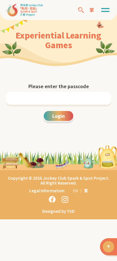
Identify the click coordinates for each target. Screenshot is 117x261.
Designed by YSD (58, 211)
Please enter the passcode (58, 86)
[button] (105, 10)
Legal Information (46, 190)
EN (75, 190)
